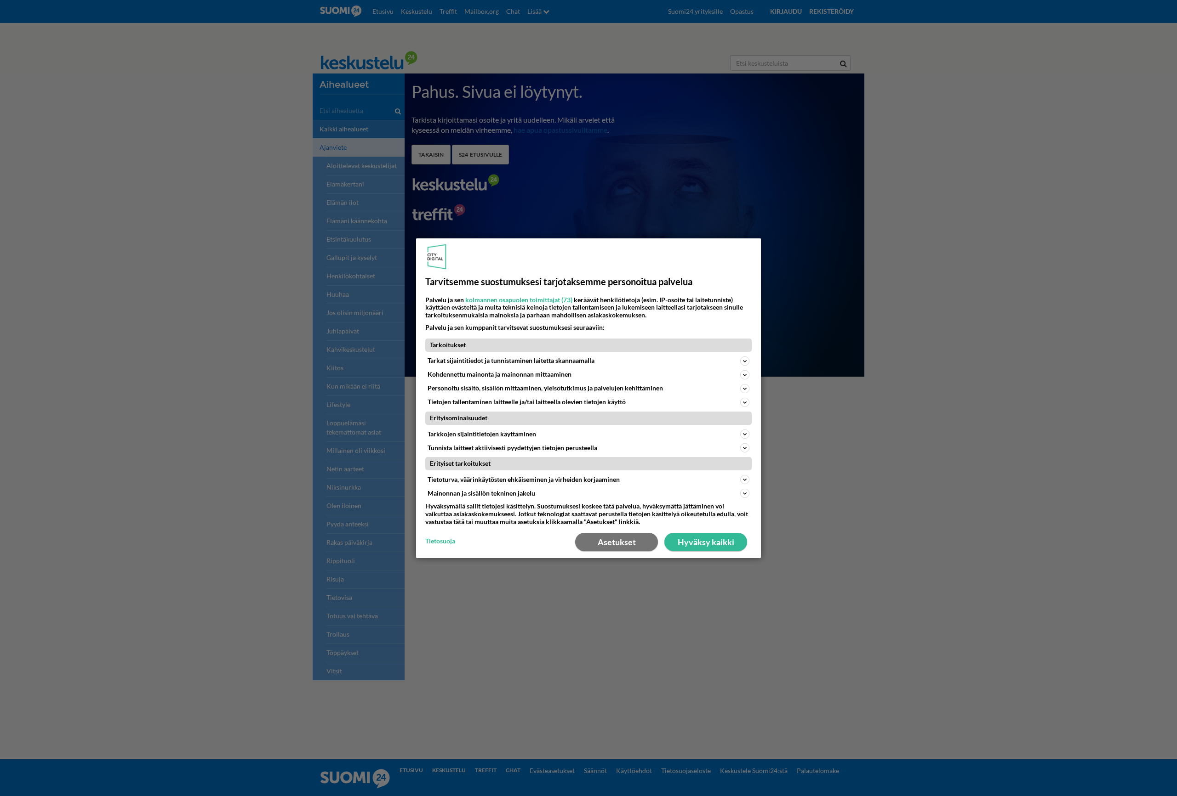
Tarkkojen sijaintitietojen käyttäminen (482, 434)
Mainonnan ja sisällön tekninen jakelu (481, 493)
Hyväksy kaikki (706, 542)
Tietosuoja (440, 541)
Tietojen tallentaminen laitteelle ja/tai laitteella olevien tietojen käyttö (527, 402)
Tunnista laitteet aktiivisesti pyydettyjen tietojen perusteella (512, 448)
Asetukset (617, 542)
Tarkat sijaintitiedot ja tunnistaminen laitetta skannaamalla (511, 360)
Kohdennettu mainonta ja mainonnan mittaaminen (499, 374)
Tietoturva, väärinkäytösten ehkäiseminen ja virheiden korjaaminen (524, 479)
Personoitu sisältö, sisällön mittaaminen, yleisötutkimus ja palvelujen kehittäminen (545, 388)
